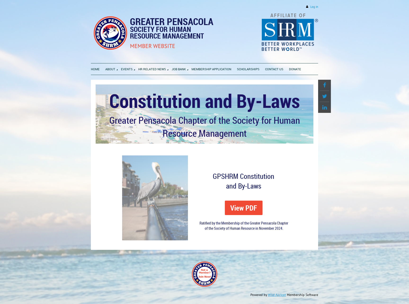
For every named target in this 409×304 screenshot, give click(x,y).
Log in (314, 7)
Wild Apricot (277, 295)
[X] (324, 96)
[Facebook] (324, 85)
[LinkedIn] (324, 107)
